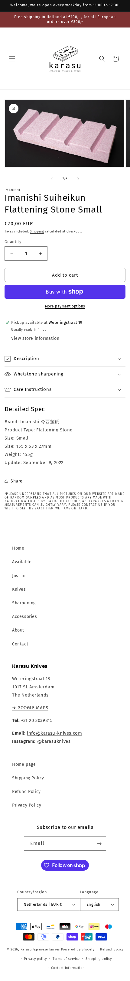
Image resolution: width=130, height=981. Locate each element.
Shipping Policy (28, 778)
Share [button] (17, 481)
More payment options (65, 306)
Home (18, 548)
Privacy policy (35, 959)
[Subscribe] (99, 843)
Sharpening (24, 603)
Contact (20, 644)
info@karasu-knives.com (54, 733)
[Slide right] (78, 178)
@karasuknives (54, 741)
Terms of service (66, 959)
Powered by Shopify (78, 949)
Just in (18, 575)
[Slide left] (51, 178)
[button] (12, 58)
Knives (19, 589)
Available (21, 561)
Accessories (24, 616)
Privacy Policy (26, 805)
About (18, 630)
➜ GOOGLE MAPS (30, 707)
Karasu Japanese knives (41, 949)
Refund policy (111, 949)
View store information (35, 338)
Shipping (37, 231)
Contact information (67, 968)
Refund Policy (26, 791)
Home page (24, 764)
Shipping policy (99, 959)
